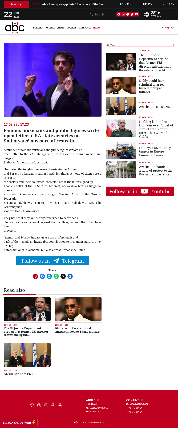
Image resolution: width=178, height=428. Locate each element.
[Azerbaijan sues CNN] (27, 355)
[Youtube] (137, 14)
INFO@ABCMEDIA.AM (137, 403)
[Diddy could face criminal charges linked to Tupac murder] (78, 309)
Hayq (96, 27)
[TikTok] (132, 14)
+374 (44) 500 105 (135, 407)
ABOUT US (93, 400)
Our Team (91, 403)
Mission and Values (97, 407)
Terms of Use (93, 411)
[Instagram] (123, 14)
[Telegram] (128, 14)
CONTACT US (135, 400)
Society (71, 27)
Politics (38, 27)
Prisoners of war (17, 423)
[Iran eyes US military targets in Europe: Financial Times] (121, 150)
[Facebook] (118, 14)
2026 (84, 422)
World (50, 27)
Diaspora (85, 27)
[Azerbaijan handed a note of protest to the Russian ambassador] (121, 169)
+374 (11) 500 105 (135, 411)
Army (60, 27)
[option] (74, 6)
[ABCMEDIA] (15, 27)
